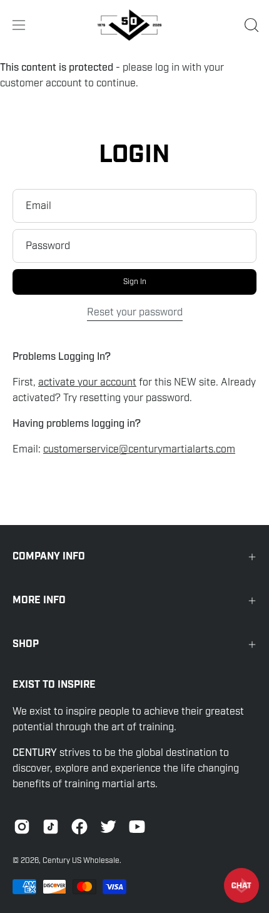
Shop (26, 644)
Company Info (49, 556)
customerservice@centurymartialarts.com (139, 449)
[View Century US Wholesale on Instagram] (22, 826)
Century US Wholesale (81, 860)
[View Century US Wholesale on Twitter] (108, 826)
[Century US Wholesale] (134, 25)
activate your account (87, 382)
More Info (39, 600)
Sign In (134, 281)
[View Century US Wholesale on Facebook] (79, 826)
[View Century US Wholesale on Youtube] (137, 826)
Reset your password (135, 312)
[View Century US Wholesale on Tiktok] (50, 826)
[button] (250, 25)
